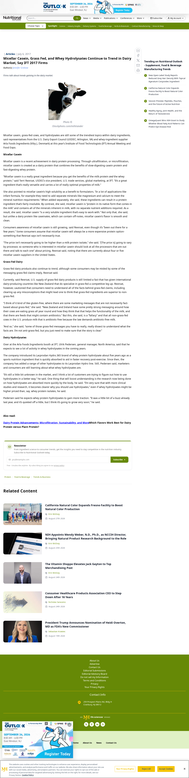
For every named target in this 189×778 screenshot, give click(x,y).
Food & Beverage (105, 26)
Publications (109, 18)
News (85, 18)
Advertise (94, 663)
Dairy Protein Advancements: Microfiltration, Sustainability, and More (46, 422)
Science (62, 26)
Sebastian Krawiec (56, 631)
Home (75, 742)
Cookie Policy (28, 775)
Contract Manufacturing (140, 26)
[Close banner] (185, 4)
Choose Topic (34, 26)
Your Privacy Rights (95, 687)
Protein (7, 477)
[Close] (185, 769)
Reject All (146, 769)
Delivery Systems (89, 26)
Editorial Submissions (94, 670)
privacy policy (59, 465)
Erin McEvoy (54, 514)
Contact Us (94, 667)
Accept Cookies (166, 769)
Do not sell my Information (94, 677)
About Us (94, 660)
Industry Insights (74, 26)
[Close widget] (69, 725)
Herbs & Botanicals (121, 26)
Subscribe (118, 459)
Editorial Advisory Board (94, 673)
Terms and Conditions (94, 680)
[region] (94, 769)
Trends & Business (42, 477)
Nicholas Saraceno (57, 602)
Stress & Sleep (158, 26)
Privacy (94, 683)
